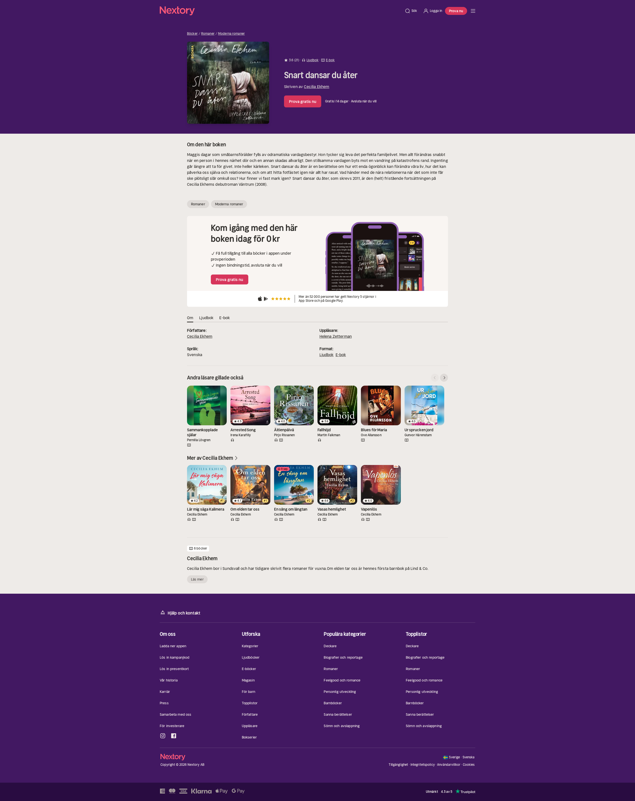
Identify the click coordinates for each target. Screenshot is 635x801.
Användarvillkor (448, 765)
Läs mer (197, 579)
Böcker (192, 34)
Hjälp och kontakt (184, 613)
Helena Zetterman (335, 336)
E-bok (341, 354)
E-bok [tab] (224, 317)
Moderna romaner (231, 34)
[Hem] (281, 10)
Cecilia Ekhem (316, 86)
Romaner (208, 34)
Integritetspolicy (423, 765)
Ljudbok (326, 354)
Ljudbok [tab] (206, 317)
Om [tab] (190, 317)
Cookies (469, 765)
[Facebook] (174, 736)
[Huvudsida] (473, 11)
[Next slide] (444, 378)
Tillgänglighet (398, 765)
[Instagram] (163, 736)
